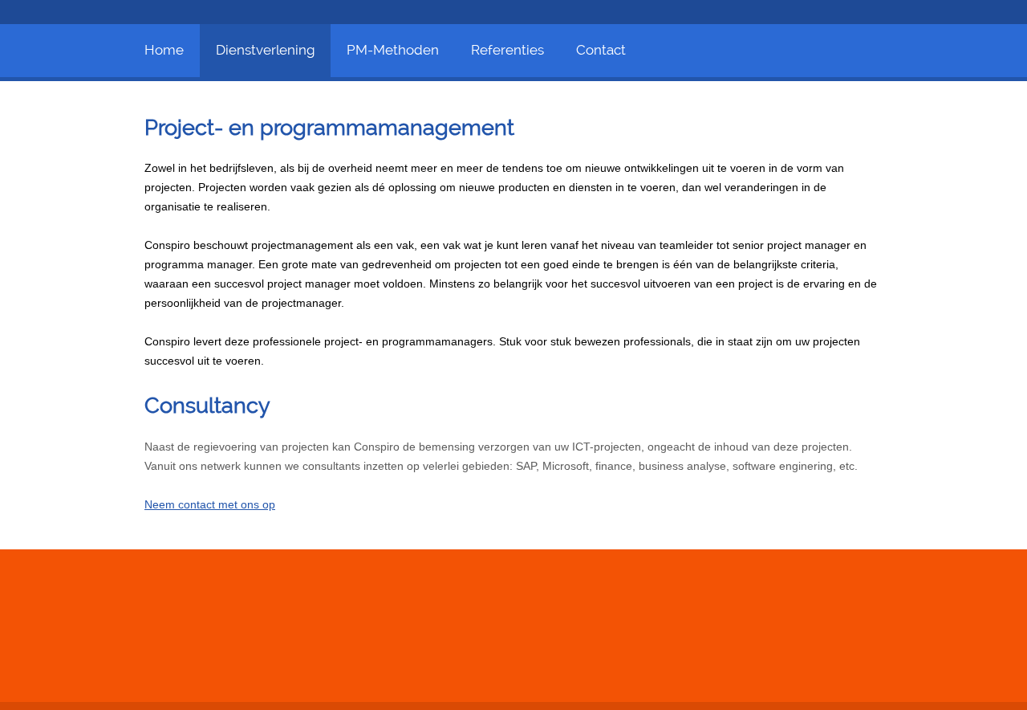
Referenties (507, 50)
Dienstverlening (265, 50)
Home (164, 50)
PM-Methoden (393, 50)
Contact (601, 50)
